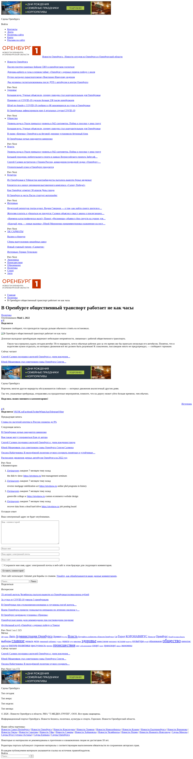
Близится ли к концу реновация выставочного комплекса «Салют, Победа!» (46, 185)
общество (172, 640)
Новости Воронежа (177, 729)
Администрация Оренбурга (34, 636)
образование (155, 641)
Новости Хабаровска (85, 732)
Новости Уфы (47, 732)
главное (18, 640)
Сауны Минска (179, 732)
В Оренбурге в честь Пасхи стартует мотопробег (32, 195)
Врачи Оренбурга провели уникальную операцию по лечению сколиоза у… (40, 610)
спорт (95, 645)
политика (24, 645)
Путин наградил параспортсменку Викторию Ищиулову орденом (41, 77)
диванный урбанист (48, 641)
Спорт (10, 270)
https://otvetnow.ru (32, 476)
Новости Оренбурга (17, 61)
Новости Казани (130, 729)
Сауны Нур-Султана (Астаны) (16, 735)
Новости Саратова (28, 732)
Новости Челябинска (109, 732)
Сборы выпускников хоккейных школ (26, 241)
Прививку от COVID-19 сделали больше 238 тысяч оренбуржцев (40, 100)
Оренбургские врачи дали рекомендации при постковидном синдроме (37, 620)
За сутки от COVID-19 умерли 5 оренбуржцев (25, 599)
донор (59, 641)
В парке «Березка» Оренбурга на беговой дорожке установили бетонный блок (47, 133)
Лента (10, 32)
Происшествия (14, 262)
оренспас (186, 641)
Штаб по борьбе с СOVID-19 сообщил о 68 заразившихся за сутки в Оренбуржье (48, 105)
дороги (65, 641)
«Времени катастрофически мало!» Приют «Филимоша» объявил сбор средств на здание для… (56, 218)
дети (36, 641)
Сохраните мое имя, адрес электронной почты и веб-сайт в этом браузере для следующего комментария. (58, 565)
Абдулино (4, 637)
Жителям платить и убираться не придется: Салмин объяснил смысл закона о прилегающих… (55, 213)
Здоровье (12, 90)
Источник (187, 404)
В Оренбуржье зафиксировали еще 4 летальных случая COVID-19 (41, 110)
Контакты (12, 29)
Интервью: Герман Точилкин (22, 252)
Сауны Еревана (42, 735)
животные (77, 642)
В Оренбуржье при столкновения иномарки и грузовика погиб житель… (39, 604)
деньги (29, 641)
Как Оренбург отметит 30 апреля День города (30, 190)
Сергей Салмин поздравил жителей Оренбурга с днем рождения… (35, 356)
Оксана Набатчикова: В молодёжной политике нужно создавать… (35, 664)
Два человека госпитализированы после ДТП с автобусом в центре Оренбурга (47, 82)
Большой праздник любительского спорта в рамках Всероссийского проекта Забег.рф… (52, 157)
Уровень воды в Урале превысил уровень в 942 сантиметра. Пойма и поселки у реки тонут (54, 123)
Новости (151, 636)
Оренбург (162, 636)
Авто (10, 273)
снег (77, 646)
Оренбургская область (176, 637)
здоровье (89, 641)
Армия (57, 636)
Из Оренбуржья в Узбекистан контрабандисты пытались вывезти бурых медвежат (49, 180)
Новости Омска (9, 732)
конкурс (129, 641)
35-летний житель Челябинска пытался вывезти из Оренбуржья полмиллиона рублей (45, 594)
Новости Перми (129, 732)
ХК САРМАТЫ (15, 231)
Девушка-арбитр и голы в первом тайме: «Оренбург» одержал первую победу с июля (51, 72)
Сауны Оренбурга (60, 735)
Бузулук (64, 637)
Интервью (12, 203)
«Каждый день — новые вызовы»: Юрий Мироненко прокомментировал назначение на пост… (56, 223)
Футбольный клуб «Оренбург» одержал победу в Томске (30, 625)
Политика (12, 268)
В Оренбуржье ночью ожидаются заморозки (30, 139)
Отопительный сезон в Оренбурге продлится (30, 167)
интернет (113, 641)
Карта (10, 37)
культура (138, 641)
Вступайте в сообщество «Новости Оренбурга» (96, 637)
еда (71, 641)
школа (118, 646)
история (121, 641)
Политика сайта (15, 34)
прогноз (49, 646)
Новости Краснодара (64, 729)
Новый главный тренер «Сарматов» (25, 247)
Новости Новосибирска (108, 729)
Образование (14, 265)
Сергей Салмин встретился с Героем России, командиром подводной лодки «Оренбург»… (54, 162)
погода (13, 645)
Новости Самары (64, 732)
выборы (6, 641)
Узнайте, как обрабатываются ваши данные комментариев (87, 576)
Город (121, 636)
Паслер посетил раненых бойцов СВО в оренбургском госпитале (40, 67)
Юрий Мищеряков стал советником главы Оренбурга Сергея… (33, 361)
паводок (4, 646)
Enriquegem (13, 470)
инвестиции (102, 641)
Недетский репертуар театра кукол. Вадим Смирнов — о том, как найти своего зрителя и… (54, 208)
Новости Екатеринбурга (153, 729)
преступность (38, 645)
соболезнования (86, 646)
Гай (116, 637)
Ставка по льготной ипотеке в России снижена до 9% (29, 422)
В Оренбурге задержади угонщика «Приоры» (24, 615)
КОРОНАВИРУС (136, 636)
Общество (12, 118)
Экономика (13, 259)
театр (101, 646)
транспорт (110, 645)
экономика (126, 645)
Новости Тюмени (86, 729)
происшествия (64, 645)
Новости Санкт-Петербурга (15, 729)
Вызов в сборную (16, 236)
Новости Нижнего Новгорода (154, 732)
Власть (10, 146)
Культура (11, 175)
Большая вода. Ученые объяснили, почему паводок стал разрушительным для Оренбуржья (53, 95)
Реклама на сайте (16, 40)
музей (146, 641)
